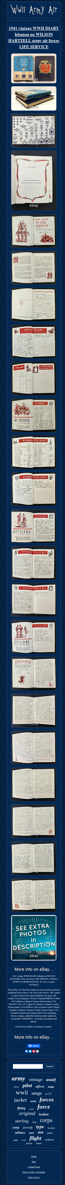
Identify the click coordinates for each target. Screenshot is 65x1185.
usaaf (51, 1079)
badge (51, 1086)
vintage (35, 1079)
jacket (20, 1100)
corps (46, 1120)
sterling (22, 1121)
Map (34, 1161)
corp (15, 1127)
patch (50, 1133)
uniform (49, 1139)
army (18, 1078)
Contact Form (34, 1166)
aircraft (27, 1127)
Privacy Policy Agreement (34, 1172)
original (27, 1113)
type (40, 1126)
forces (47, 1099)
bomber (51, 1128)
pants (29, 1143)
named (31, 1109)
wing (34, 1122)
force (43, 1106)
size (41, 1132)
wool (33, 1101)
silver (16, 1086)
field (16, 1140)
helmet (39, 1143)
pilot (27, 1085)
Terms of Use (34, 1177)
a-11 (48, 1093)
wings (37, 1093)
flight (35, 1138)
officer (40, 1086)
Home (33, 1156)
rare (31, 1132)
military (20, 1132)
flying (21, 1108)
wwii (22, 1092)
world (23, 1140)
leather (44, 1114)
